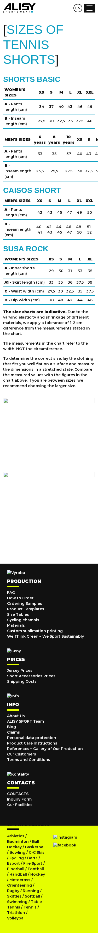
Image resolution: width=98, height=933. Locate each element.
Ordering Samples (24, 603)
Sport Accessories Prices (31, 676)
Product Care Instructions (32, 743)
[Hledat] (57, 8)
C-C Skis (36, 852)
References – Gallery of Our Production (45, 748)
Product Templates (25, 609)
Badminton (18, 841)
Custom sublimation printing (35, 631)
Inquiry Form (19, 799)
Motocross (19, 879)
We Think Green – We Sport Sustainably (45, 636)
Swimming (17, 901)
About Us (16, 716)
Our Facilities (19, 804)
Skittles (14, 896)
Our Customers (21, 754)
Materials (16, 625)
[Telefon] (67, 8)
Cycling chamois (23, 620)
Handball (18, 874)
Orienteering (19, 885)
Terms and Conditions (28, 759)
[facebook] (64, 845)
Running (31, 890)
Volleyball (16, 918)
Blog (11, 726)
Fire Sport (32, 863)
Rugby (13, 890)
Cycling (17, 858)
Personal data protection (31, 737)
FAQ (11, 592)
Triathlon (16, 912)
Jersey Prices (19, 670)
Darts (32, 858)
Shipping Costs (22, 681)
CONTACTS (17, 793)
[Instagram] (65, 837)
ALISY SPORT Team (25, 721)
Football (36, 869)
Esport (13, 863)
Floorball (15, 869)
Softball (32, 896)
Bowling (17, 852)
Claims (13, 732)
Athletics (15, 836)
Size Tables (18, 614)
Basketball (35, 847)
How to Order (20, 598)
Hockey (37, 874)
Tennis (30, 907)
